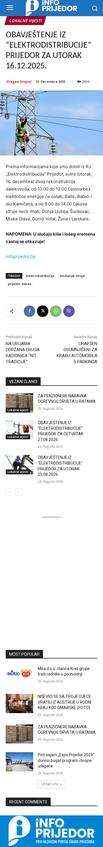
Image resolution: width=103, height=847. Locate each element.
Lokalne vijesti (25, 20)
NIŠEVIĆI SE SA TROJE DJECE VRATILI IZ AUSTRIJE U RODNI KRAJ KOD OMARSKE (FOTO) (64, 702)
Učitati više (49, 783)
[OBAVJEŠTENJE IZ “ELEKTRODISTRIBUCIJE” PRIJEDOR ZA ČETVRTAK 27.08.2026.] (19, 429)
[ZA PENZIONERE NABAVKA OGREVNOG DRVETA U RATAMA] (19, 403)
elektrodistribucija (40, 276)
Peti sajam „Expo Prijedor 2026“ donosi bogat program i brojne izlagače (66, 760)
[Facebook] (29, 311)
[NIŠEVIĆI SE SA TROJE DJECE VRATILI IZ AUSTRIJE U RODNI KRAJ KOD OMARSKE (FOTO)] (19, 703)
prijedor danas (19, 284)
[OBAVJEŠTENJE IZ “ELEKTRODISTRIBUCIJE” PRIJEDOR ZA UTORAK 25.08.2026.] (19, 464)
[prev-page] (9, 492)
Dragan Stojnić (19, 81)
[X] (42, 311)
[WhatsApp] (56, 311)
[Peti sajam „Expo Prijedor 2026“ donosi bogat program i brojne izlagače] (19, 761)
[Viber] (69, 311)
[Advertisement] (51, 571)
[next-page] (18, 492)
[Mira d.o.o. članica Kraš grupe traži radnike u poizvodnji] (19, 675)
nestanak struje (72, 276)
